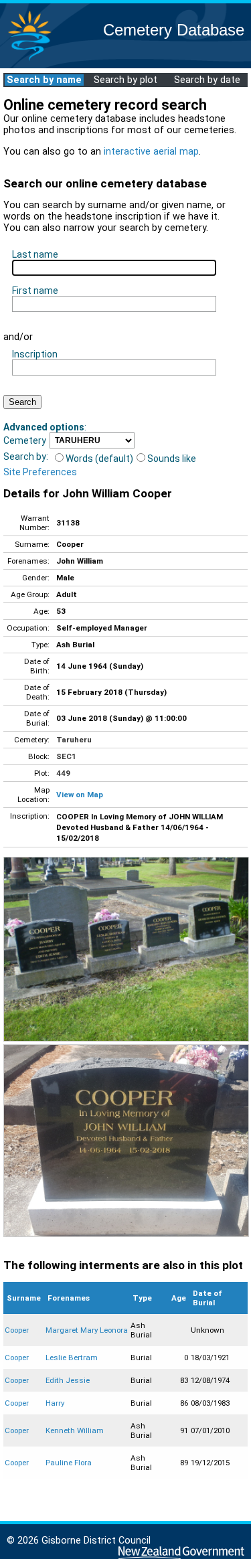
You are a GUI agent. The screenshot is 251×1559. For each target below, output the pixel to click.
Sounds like (171, 458)
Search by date (207, 80)
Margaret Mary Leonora (87, 1330)
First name (35, 290)
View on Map (79, 794)
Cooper (17, 1330)
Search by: (25, 456)
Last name (35, 254)
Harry (55, 1403)
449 (63, 773)
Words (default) (99, 458)
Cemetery (24, 440)
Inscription (35, 354)
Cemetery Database (173, 30)
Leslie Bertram (72, 1357)
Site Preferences (40, 472)
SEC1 (66, 756)
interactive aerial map (151, 151)
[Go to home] (29, 60)
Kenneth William (75, 1430)
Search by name (44, 80)
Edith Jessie (68, 1380)
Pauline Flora (69, 1462)
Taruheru (74, 739)
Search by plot (125, 80)
